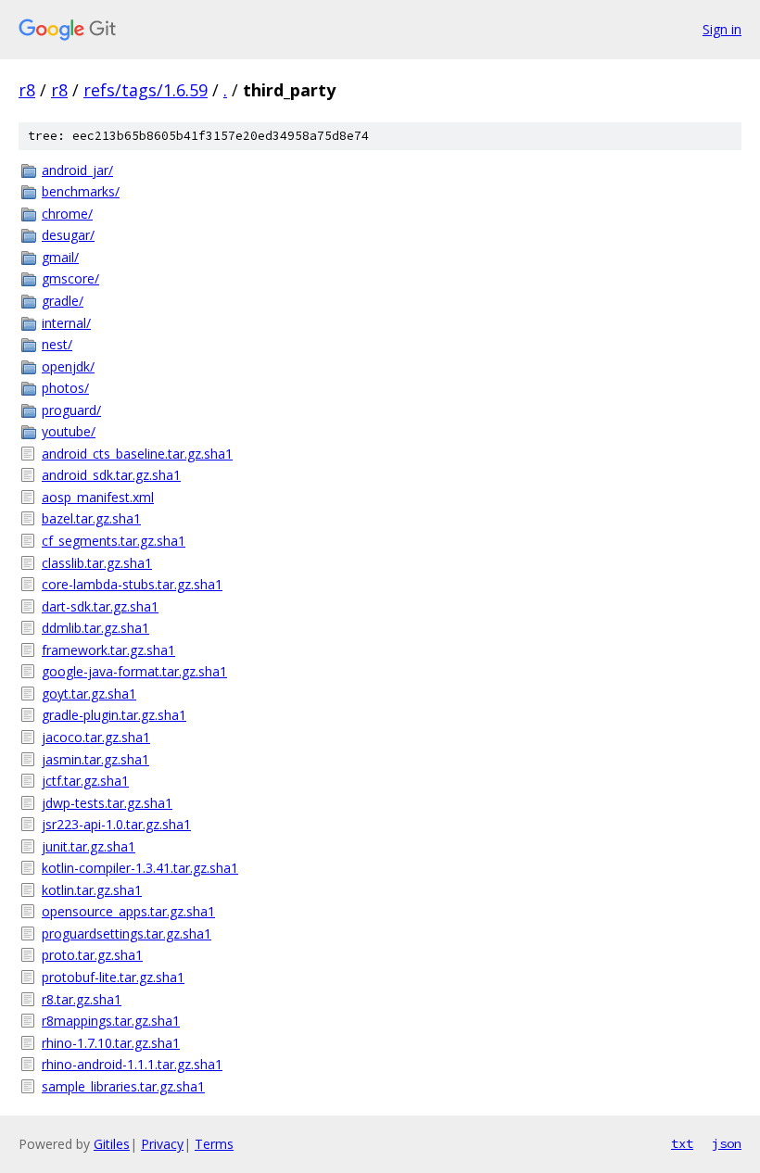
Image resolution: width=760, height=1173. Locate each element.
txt (682, 1143)
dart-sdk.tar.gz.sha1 (100, 606)
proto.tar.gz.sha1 (92, 955)
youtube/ (68, 431)
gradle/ (62, 300)
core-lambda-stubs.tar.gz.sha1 (132, 584)
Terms (214, 1144)
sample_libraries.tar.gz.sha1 (123, 1086)
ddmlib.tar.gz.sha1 (95, 628)
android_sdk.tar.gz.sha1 (111, 475)
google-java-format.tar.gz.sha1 (134, 671)
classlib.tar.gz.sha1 (97, 563)
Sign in (722, 29)
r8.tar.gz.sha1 (81, 999)
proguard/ (71, 410)
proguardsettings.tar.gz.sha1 (126, 933)
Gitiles (112, 1144)
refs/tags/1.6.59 (145, 90)
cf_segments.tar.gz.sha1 (113, 540)
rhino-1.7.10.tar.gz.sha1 (111, 1043)
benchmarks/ (81, 191)
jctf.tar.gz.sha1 (85, 780)
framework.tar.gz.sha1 (108, 650)
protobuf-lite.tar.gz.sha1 (113, 977)
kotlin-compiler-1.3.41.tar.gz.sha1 (140, 868)
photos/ (65, 388)
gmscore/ (70, 278)
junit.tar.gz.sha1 (88, 846)
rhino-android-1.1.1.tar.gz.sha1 (132, 1064)
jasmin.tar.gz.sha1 (95, 759)
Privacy (162, 1144)
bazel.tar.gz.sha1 (91, 518)
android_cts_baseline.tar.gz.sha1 (137, 453)
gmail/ (60, 257)
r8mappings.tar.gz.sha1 (111, 1020)
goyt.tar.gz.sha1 (89, 693)
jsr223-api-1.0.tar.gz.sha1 (116, 824)
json (726, 1143)
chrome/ (67, 213)
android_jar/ (77, 170)
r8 (27, 90)
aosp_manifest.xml (98, 497)
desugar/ (68, 235)
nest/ (57, 344)
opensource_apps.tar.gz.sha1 (128, 911)
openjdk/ (68, 366)
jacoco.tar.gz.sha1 (96, 737)
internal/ (66, 323)
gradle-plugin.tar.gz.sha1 (114, 715)
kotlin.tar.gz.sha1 (92, 890)
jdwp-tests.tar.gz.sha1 (107, 803)
